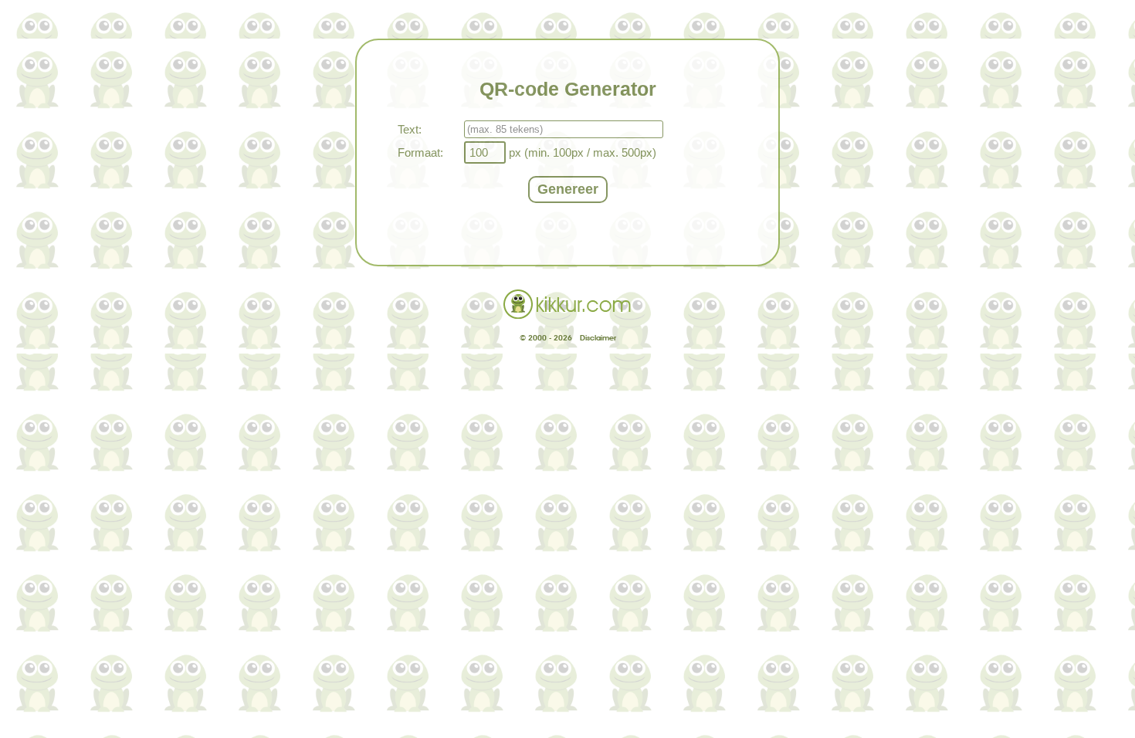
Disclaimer (598, 337)
